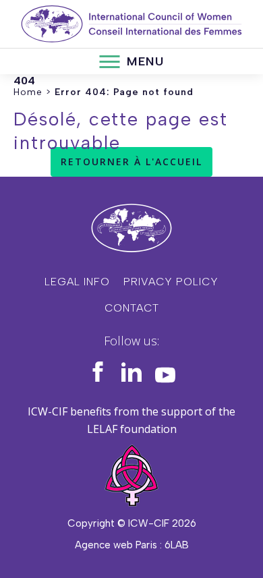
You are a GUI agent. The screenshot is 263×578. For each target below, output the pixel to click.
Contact (132, 307)
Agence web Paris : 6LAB (132, 545)
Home (27, 92)
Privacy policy (170, 281)
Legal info (77, 281)
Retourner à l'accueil (131, 161)
